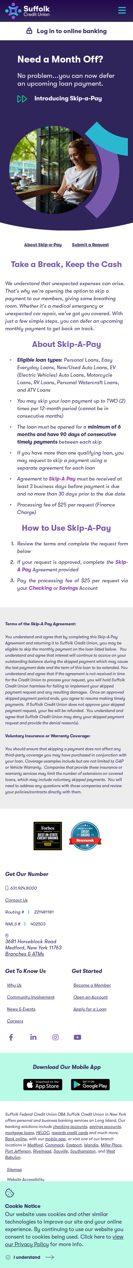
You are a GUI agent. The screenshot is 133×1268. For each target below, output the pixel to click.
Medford (35, 1145)
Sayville (61, 1151)
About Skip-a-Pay (43, 244)
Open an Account (90, 997)
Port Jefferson (18, 1151)
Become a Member (92, 985)
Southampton (82, 1151)
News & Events (21, 1009)
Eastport (74, 1145)
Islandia (91, 1145)
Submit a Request (90, 244)
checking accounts (70, 1126)
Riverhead (42, 1151)
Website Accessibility (25, 1179)
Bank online (16, 1139)
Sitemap (14, 1169)
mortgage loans (19, 1132)
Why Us (14, 985)
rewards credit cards (69, 1132)
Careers (15, 1020)
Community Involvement (31, 997)
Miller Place (111, 1145)
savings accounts (105, 1126)
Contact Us (16, 900)
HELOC (42, 1132)
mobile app (55, 1139)
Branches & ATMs (24, 954)
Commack (54, 1145)
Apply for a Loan (89, 1009)
